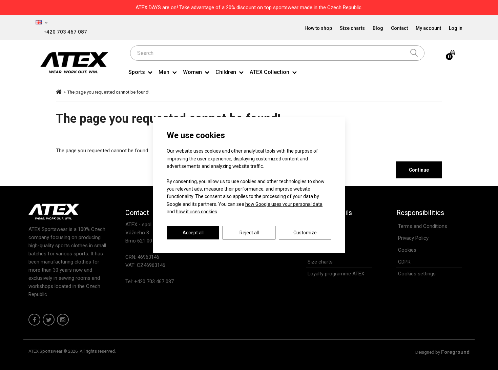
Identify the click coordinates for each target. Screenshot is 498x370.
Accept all (193, 232)
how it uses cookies (196, 211)
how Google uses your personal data (284, 204)
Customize (305, 232)
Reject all (249, 232)
